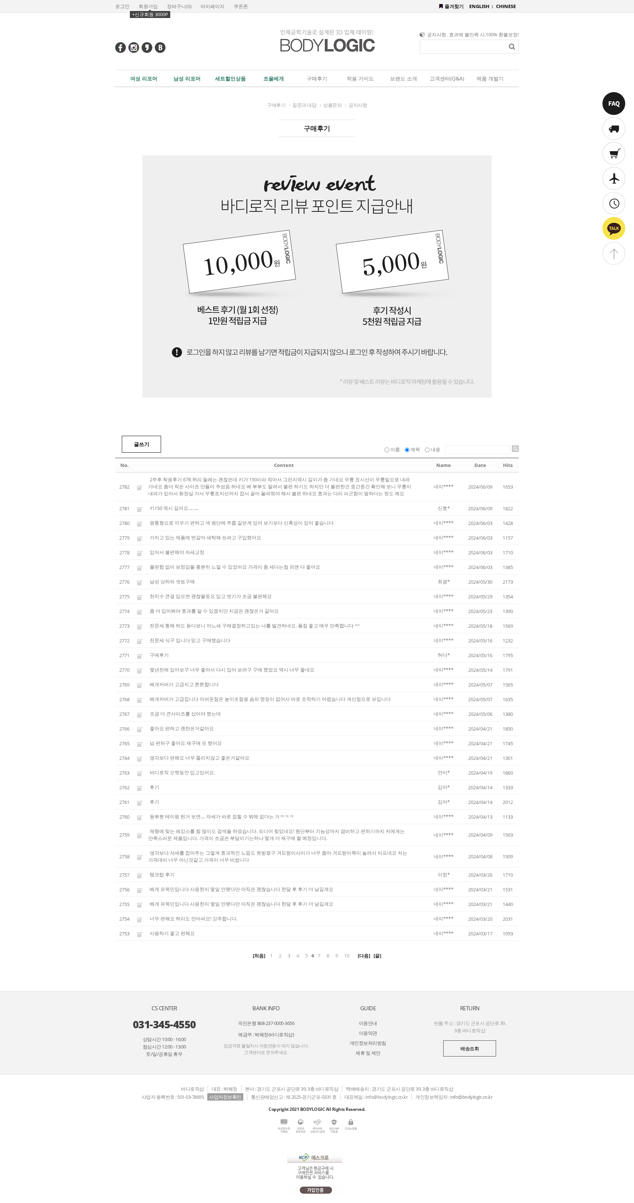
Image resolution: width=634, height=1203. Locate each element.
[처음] (259, 955)
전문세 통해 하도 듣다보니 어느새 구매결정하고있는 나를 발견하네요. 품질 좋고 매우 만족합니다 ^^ (255, 625)
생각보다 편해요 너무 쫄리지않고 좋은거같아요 (199, 757)
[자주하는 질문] (613, 104)
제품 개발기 (490, 78)
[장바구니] (613, 154)
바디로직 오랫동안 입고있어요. (182, 772)
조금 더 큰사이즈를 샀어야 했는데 (185, 713)
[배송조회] (613, 129)
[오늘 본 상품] (613, 204)
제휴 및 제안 (368, 1053)
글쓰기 (141, 444)
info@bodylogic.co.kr (471, 1097)
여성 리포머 (143, 78)
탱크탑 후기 (162, 874)
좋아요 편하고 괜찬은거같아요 (182, 728)
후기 (154, 787)
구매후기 (317, 78)
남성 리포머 (187, 78)
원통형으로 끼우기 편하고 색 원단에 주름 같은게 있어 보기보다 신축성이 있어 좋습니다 (242, 522)
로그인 (122, 6)
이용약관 (368, 1033)
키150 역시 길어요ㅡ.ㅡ (174, 508)
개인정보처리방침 (368, 1043)
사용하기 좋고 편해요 (172, 933)
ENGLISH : (481, 6)
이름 (395, 449)
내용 (435, 449)
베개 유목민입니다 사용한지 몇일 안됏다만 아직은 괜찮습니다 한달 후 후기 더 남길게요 (242, 889)
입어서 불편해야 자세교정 (177, 552)
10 (346, 955)
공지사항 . (437, 34)
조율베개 (273, 78)
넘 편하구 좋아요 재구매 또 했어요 (186, 743)
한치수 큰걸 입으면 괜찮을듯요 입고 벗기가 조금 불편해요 (211, 596)
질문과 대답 (304, 105)
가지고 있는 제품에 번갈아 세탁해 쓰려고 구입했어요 (205, 537)
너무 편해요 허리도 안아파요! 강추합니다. (193, 918)
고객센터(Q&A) (447, 78)
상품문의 (332, 105)
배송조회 (469, 1048)
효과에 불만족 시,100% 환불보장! (484, 34)
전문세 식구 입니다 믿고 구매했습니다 (190, 640)
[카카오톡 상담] (613, 229)
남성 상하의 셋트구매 (172, 581)
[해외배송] (613, 179)
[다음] (364, 955)
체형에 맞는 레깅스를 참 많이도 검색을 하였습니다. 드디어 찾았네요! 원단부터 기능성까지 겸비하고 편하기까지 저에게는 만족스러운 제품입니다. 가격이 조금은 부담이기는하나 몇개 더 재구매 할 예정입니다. (276, 834)
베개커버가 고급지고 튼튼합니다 (184, 684)
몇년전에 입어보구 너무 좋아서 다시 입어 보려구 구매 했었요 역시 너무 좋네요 (232, 669)
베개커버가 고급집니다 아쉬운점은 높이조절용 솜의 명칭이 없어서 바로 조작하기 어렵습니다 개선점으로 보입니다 (270, 699)
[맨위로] (613, 253)
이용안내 (368, 1023)
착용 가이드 (360, 78)
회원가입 (148, 6)
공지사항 (358, 105)
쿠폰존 (241, 6)
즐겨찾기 (454, 6)
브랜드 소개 (403, 78)
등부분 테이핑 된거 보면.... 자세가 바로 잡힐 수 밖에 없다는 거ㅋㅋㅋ (222, 816)
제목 (415, 449)
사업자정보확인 (225, 1097)
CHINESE (506, 6)
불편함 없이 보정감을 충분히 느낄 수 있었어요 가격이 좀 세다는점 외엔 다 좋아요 (235, 567)
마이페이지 (213, 6)
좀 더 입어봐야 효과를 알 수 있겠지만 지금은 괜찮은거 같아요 (214, 611)
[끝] (377, 955)
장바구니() (179, 6)
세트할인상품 (230, 78)
